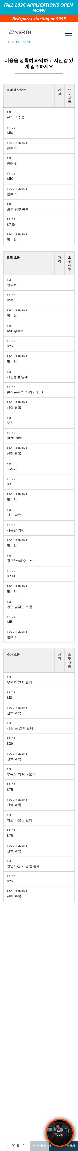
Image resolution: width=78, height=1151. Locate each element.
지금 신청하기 (66, 1145)
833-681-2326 (19, 42)
